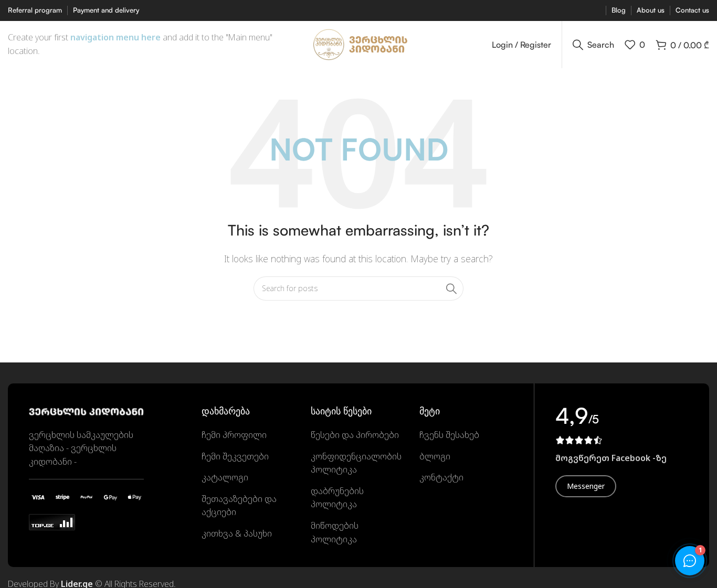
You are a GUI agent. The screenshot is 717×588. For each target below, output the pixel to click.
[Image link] (86, 410)
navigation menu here (115, 37)
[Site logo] (359, 43)
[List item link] (248, 435)
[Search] (451, 288)
